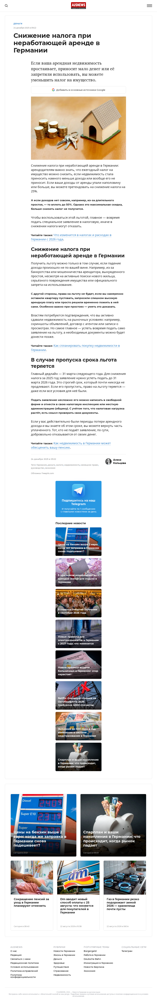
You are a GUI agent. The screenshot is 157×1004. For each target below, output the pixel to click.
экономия (50, 468)
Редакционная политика (24, 963)
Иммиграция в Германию (98, 963)
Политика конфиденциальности (23, 976)
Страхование (61, 971)
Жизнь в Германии (64, 955)
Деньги (17, 23)
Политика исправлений (24, 971)
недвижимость (72, 465)
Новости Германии (64, 951)
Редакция (16, 955)
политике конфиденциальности (128, 994)
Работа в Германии (94, 955)
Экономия (89, 971)
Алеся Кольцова (119, 461)
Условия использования (24, 967)
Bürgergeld (90, 951)
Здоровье (59, 963)
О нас (13, 951)
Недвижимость (62, 975)
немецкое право (89, 465)
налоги (59, 465)
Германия (41, 465)
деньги (51, 465)
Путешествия (61, 967)
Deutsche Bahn (92, 959)
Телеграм (127, 951)
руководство (37, 468)
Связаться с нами (20, 959)
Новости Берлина (94, 967)
